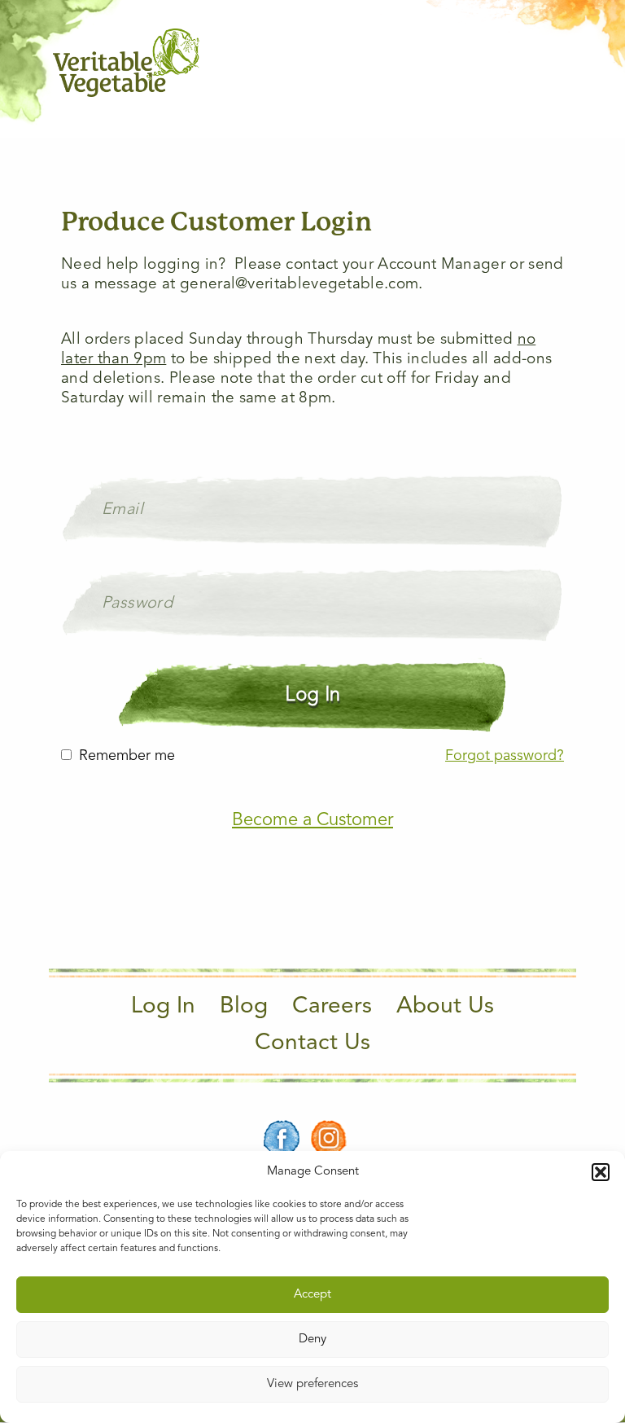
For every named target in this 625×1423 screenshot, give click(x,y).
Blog (244, 1006)
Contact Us (312, 1043)
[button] (600, 1172)
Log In (163, 1006)
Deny (312, 1339)
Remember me (127, 756)
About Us (445, 1006)
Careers (332, 1006)
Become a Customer (312, 820)
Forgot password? (504, 756)
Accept (312, 1295)
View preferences (312, 1384)
